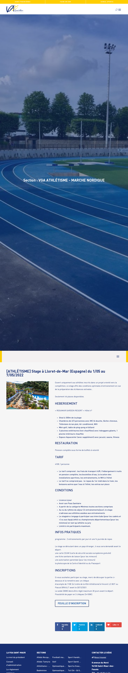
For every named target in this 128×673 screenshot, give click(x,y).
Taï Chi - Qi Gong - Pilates (79, 671)
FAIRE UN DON (65, 2)
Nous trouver (100, 658)
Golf (54, 662)
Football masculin (60, 658)
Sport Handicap (75, 658)
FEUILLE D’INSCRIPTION (72, 603)
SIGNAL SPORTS (107, 2)
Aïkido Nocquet (43, 658)
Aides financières (22, 2)
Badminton (42, 671)
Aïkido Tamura (43, 662)
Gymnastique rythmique (63, 666)
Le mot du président (15, 658)
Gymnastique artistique (63, 671)
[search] (117, 10)
